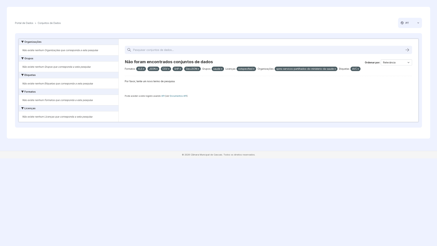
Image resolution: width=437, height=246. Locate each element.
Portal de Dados (24, 23)
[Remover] (143, 69)
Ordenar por (372, 62)
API (163, 96)
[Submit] (407, 50)
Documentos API (178, 96)
